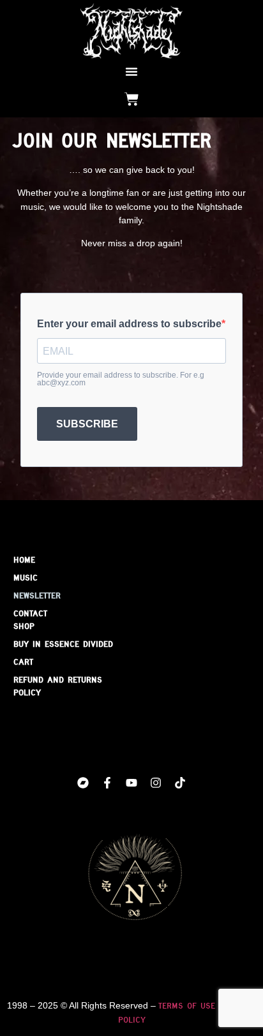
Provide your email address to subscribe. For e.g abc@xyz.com (120, 379)
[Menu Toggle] (131, 71)
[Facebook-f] (107, 782)
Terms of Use (186, 1005)
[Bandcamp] (83, 782)
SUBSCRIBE (87, 423)
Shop (23, 626)
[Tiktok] (180, 782)
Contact (30, 613)
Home (24, 559)
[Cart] (131, 99)
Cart (23, 661)
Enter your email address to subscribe (129, 324)
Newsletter (37, 595)
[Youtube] (131, 782)
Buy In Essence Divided (63, 644)
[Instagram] (156, 782)
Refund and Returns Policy (57, 685)
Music (25, 577)
